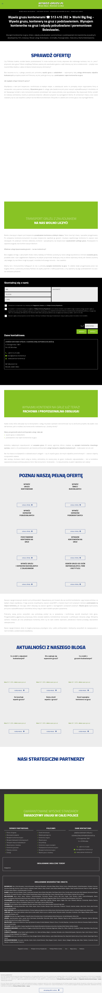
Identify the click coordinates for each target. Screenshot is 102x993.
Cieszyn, (53, 894)
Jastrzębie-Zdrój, (78, 892)
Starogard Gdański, (37, 936)
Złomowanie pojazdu (13, 835)
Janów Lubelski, (35, 912)
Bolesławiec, (22, 900)
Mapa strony (73, 949)
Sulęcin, (41, 916)
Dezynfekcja (42, 842)
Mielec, (30, 906)
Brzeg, (59, 904)
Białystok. (76, 926)
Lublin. (17, 914)
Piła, (47, 898)
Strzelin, (32, 902)
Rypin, (83, 932)
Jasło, (92, 906)
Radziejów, (59, 932)
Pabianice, (24, 920)
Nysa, (46, 904)
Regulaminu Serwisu (38, 305)
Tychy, (63, 892)
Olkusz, (56, 922)
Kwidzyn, (48, 936)
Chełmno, (95, 932)
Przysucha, (25, 888)
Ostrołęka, (90, 886)
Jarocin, (19, 896)
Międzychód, (18, 898)
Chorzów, (67, 892)
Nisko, (27, 906)
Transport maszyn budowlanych (16, 842)
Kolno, (55, 926)
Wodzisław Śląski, (46, 894)
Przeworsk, (62, 906)
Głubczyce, (55, 904)
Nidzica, (25, 928)
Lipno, (63, 932)
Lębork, (52, 936)
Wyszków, (6, 888)
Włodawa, (87, 912)
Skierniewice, (33, 918)
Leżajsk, (34, 906)
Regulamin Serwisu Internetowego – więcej (90, 979)
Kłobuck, (70, 894)
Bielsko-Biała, (45, 892)
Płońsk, (57, 886)
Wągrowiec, (50, 898)
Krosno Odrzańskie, (35, 916)
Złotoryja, (54, 900)
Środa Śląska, (38, 902)
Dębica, (38, 906)
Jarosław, (78, 906)
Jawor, (26, 900)
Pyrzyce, (96, 940)
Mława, (53, 886)
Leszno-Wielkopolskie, (9, 898)
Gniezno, (55, 896)
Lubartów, (50, 912)
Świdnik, (42, 912)
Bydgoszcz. (25, 934)
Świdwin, (86, 940)
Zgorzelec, (49, 900)
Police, (47, 940)
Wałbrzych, (79, 900)
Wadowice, (47, 922)
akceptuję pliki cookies (50, 990)
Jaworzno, (72, 892)
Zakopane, (14, 922)
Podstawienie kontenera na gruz (48, 847)
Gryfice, (30, 940)
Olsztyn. (10, 930)
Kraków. (14, 924)
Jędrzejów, (40, 910)
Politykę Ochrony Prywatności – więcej (67, 979)
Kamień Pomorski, (41, 940)
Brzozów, (95, 906)
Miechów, (95, 922)
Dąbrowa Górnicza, (76, 894)
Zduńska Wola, (40, 918)
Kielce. (92, 910)
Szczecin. (55, 940)
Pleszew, (51, 896)
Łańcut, (51, 906)
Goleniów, (26, 940)
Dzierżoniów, (85, 900)
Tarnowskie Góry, (15, 894)
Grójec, (71, 888)
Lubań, (37, 900)
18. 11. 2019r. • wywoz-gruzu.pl (15, 682)
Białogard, (69, 940)
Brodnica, (6, 934)
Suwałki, (13, 926)
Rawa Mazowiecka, (14, 918)
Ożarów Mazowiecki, (22, 890)
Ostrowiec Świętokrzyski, (80, 910)
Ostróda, (81, 928)
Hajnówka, (59, 926)
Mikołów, (20, 892)
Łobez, (78, 940)
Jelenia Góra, (16, 900)
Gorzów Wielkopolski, (68, 916)
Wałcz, (81, 940)
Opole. (62, 904)
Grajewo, (23, 926)
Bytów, (55, 936)
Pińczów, (32, 910)
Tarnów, (10, 924)
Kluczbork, (30, 904)
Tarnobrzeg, (16, 906)
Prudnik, (43, 904)
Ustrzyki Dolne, (7, 908)
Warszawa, (6, 890)
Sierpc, (44, 888)
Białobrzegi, (12, 888)
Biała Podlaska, (11, 914)
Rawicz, (29, 898)
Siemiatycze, (48, 926)
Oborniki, (59, 898)
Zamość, (54, 912)
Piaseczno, (86, 888)
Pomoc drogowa (11, 832)
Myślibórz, (6, 942)
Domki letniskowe (44, 832)
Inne (66, 949)
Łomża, (52, 926)
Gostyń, (80, 896)
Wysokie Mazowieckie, (40, 926)
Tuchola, (19, 932)
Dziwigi (9, 852)
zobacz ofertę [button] (26, 505)
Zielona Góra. (76, 916)
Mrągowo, (29, 928)
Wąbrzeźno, (79, 932)
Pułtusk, (61, 886)
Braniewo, (95, 928)
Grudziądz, (11, 934)
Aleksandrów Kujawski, (70, 932)
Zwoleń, (36, 888)
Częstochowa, (30, 892)
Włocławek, (16, 934)
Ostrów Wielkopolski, (36, 896)
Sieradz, (56, 918)
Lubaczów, (73, 906)
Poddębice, (60, 918)
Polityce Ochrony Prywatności (43, 309)
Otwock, (90, 888)
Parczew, (6, 914)
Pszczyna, (16, 892)
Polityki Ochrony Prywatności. (55, 305)
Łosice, (52, 888)
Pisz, (63, 928)
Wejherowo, (60, 936)
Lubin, (69, 900)
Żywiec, (61, 894)
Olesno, (20, 904)
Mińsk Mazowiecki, (19, 886)
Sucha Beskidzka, (21, 922)
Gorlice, (75, 922)
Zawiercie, (40, 894)
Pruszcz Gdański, (83, 936)
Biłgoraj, (83, 912)
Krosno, (88, 906)
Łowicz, (20, 918)
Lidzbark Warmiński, (37, 928)
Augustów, (27, 926)
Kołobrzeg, (74, 940)
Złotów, (54, 898)
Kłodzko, (91, 900)
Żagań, (18, 916)
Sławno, (64, 940)
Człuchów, (19, 936)
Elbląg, (5, 930)
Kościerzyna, (14, 936)
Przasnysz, (95, 886)
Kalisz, (15, 896)
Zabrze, (40, 892)
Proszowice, (85, 922)
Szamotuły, (63, 898)
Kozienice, (17, 888)
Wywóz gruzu (43, 840)
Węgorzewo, (54, 928)
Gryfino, (35, 940)
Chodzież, (38, 898)
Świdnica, (95, 900)
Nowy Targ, (27, 922)
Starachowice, (61, 910)
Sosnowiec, (35, 892)
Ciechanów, (49, 886)
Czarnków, (43, 898)
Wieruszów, (46, 918)
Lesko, (81, 906)
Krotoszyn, (28, 896)
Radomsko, (84, 918)
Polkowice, (73, 900)
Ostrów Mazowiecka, (82, 886)
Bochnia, (6, 924)
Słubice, (54, 916)
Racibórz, (9, 894)
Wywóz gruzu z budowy (14, 845)
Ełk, (73, 928)
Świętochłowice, (34, 894)
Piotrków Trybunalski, (9, 920)
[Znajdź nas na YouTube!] (52, 953)
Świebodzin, (23, 916)
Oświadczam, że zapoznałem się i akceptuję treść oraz (35, 305)
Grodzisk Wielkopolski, (88, 896)
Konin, (62, 896)
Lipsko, (21, 888)
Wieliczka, (80, 922)
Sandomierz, (27, 910)
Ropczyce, (47, 906)
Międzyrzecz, (59, 916)
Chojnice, (24, 936)
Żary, (16, 916)
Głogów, (63, 900)
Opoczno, (90, 918)
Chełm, (79, 912)
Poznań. (80, 898)
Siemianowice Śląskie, (93, 892)
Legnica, (58, 900)
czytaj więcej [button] (18, 690)
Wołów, (47, 902)
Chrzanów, (60, 922)
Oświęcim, (52, 922)
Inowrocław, (53, 932)
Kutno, (28, 918)
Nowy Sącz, (66, 922)
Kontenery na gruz (44, 837)
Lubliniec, (65, 894)
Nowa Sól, (28, 916)
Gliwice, (24, 892)
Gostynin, (40, 888)
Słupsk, (89, 936)
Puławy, (15, 912)
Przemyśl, (68, 906)
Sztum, (28, 936)
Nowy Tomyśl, (24, 898)
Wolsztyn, (33, 898)
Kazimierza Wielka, (47, 910)
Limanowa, (71, 922)
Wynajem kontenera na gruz (15, 837)
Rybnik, (60, 892)
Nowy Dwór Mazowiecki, (40, 886)
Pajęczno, (66, 918)
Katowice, (11, 892)
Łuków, (26, 912)
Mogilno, (49, 932)
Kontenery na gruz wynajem (47, 845)
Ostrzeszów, (45, 896)
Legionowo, (95, 888)
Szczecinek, (91, 940)
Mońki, (19, 926)
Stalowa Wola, (22, 906)
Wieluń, (51, 918)
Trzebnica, (43, 902)
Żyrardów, (76, 888)
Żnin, (36, 932)
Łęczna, (46, 912)
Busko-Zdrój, (55, 910)
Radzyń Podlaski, (94, 912)
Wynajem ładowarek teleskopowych (17, 840)
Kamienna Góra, (32, 900)
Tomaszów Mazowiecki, (76, 918)
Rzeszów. (14, 908)
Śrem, (77, 898)
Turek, (70, 896)
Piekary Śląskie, (26, 894)
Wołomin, (15, 890)
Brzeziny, (16, 920)
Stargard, (51, 940)
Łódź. (28, 920)
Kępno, (23, 896)
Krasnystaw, (68, 912)
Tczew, (31, 936)
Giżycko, (70, 928)
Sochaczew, (80, 888)
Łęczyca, (24, 918)
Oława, (28, 902)
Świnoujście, (21, 940)
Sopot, (92, 936)
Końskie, (88, 910)
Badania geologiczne (45, 835)
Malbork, (44, 936)
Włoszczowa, (17, 910)
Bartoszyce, (48, 928)
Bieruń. (82, 894)
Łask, (69, 918)
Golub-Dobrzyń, (89, 932)
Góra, (66, 900)
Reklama (81, 949)
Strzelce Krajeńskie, (48, 916)
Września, (75, 896)
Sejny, (16, 926)
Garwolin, (48, 888)
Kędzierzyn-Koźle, (37, 904)
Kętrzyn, (44, 928)
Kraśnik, (30, 912)
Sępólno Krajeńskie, (30, 932)
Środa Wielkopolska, (71, 898)
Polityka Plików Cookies (56, 949)
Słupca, (66, 896)
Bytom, (50, 892)
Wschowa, (12, 916)
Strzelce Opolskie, (14, 904)
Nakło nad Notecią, (42, 932)
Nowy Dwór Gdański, (70, 936)
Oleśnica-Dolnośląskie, (21, 902)
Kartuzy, (77, 936)
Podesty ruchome (12, 850)
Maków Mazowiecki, (72, 886)
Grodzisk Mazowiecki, (30, 886)
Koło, (60, 896)
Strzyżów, (43, 906)
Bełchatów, (95, 918)
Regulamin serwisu (23, 949)
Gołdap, (59, 928)
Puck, (64, 936)
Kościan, (96, 896)
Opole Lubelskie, (21, 912)
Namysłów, (50, 904)
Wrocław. (51, 902)
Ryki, (12, 912)
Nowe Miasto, (87, 928)
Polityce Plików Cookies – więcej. (21, 986)
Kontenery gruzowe (13, 847)
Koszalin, (60, 940)
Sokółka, (71, 926)
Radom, (11, 890)
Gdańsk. (6, 938)
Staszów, (22, 910)
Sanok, (84, 906)
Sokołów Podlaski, (61, 888)
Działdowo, (76, 928)
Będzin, (21, 894)
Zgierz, (20, 920)
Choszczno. (21, 942)
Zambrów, (32, 926)
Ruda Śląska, (55, 892)
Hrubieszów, (74, 912)
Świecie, (23, 932)
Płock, (13, 886)
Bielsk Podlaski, (66, 926)
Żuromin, (66, 886)
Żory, (5, 894)
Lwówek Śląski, (43, 900)
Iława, (91, 928)
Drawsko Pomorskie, (14, 942)
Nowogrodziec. (7, 868)
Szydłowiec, (31, 888)
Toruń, (21, 934)
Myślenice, (90, 922)
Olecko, (65, 928)
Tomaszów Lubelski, (61, 912)
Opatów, (36, 910)
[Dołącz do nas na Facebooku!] (49, 953)
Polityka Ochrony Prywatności (39, 949)
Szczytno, (20, 928)
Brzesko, (42, 922)
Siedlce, (55, 888)
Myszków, (57, 894)
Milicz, (14, 902)
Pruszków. (29, 890)
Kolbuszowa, (57, 906)
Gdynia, (96, 936)
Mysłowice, (84, 892)
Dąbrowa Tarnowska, (35, 922)
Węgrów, (68, 888)
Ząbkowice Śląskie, (8, 902)
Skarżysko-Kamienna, (70, 910)
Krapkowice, (24, 904)
